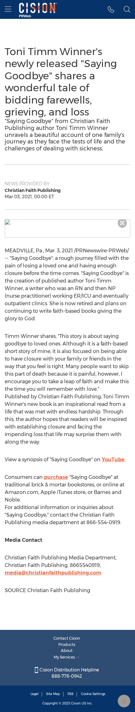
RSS (70, 694)
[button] (67, 222)
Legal (34, 694)
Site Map (53, 694)
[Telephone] (111, 9)
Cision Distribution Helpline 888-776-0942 (68, 673)
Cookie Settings (93, 694)
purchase (56, 477)
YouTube (113, 460)
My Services (65, 657)
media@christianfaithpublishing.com (53, 573)
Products (66, 644)
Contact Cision (66, 638)
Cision (76, 703)
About (67, 650)
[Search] (127, 9)
